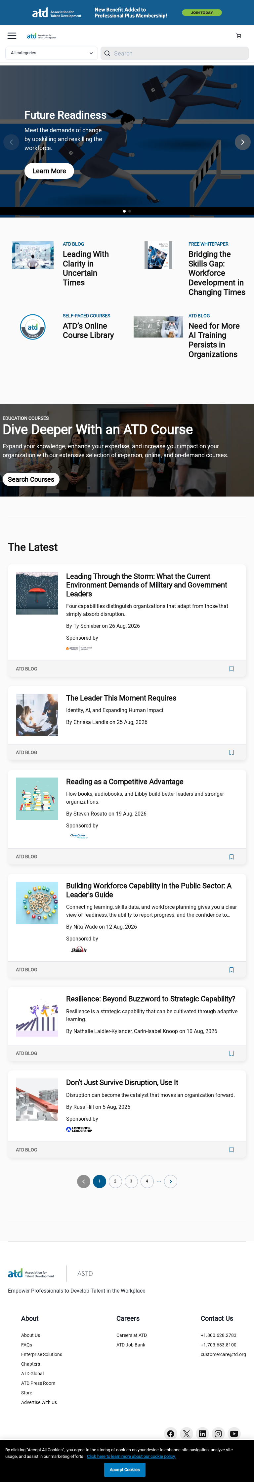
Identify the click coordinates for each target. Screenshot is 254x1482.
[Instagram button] (218, 1433)
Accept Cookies (125, 1469)
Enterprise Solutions (41, 1354)
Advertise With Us (39, 1402)
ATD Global (32, 1373)
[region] (127, 1461)
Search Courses (31, 479)
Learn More (49, 171)
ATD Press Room (38, 1383)
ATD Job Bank (130, 1344)
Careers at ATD (131, 1335)
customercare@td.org (223, 1354)
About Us (30, 1335)
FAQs (26, 1344)
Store (26, 1392)
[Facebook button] (170, 1433)
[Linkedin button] (202, 1433)
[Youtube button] (234, 1433)
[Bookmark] (231, 669)
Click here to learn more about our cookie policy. (131, 1456)
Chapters (30, 1364)
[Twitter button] (186, 1433)
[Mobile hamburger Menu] (12, 35)
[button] (243, 142)
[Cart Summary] (241, 35)
